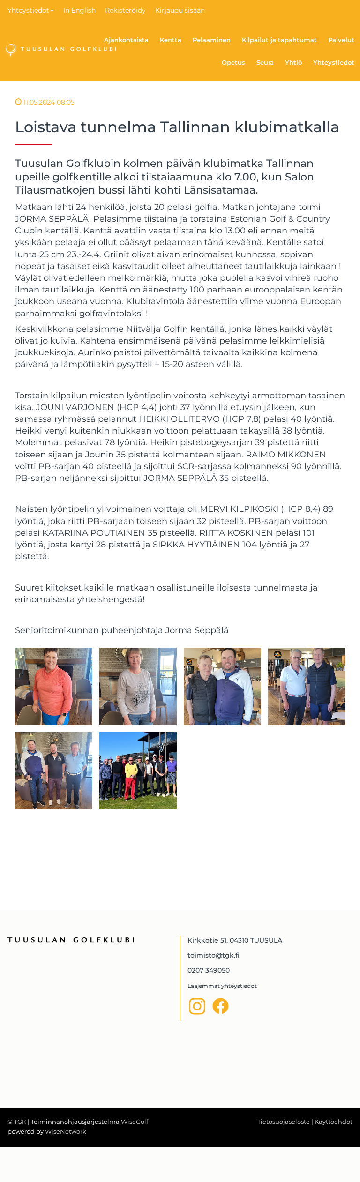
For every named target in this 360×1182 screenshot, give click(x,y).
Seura (265, 62)
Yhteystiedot (28, 10)
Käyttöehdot (333, 1121)
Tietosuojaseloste (283, 1121)
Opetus (233, 62)
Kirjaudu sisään (180, 10)
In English (79, 10)
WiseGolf (134, 1121)
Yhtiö (293, 62)
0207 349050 (209, 970)
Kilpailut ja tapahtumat (279, 40)
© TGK (17, 1121)
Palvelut (341, 40)
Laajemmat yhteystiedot (222, 985)
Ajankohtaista (126, 40)
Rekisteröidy (125, 10)
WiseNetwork (65, 1131)
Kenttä (170, 40)
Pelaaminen (212, 40)
